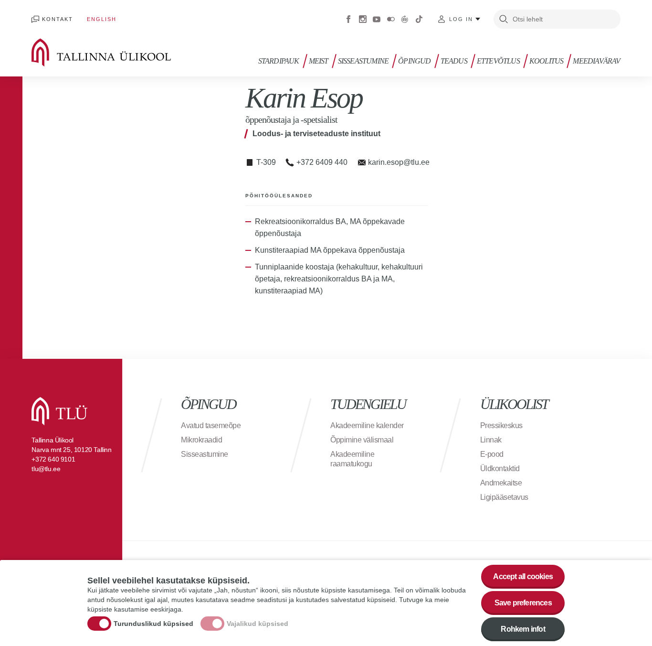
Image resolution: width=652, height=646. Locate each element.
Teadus (454, 61)
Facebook (348, 19)
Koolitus (546, 61)
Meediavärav (596, 61)
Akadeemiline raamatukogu (352, 459)
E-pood (492, 454)
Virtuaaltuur (405, 19)
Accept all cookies (523, 576)
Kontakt (57, 19)
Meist (318, 61)
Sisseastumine (363, 61)
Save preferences (523, 603)
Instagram (363, 19)
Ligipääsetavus (504, 497)
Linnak (491, 440)
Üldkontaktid (500, 468)
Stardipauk (278, 61)
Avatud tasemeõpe (211, 425)
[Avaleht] (115, 52)
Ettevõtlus (498, 61)
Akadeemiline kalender (367, 425)
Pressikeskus (501, 425)
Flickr (391, 19)
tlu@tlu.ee (46, 469)
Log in (461, 19)
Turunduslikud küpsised (153, 623)
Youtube (376, 19)
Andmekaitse (501, 483)
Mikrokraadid (201, 440)
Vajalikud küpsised (257, 623)
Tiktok (419, 19)
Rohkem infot (523, 629)
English (101, 19)
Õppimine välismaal (361, 440)
